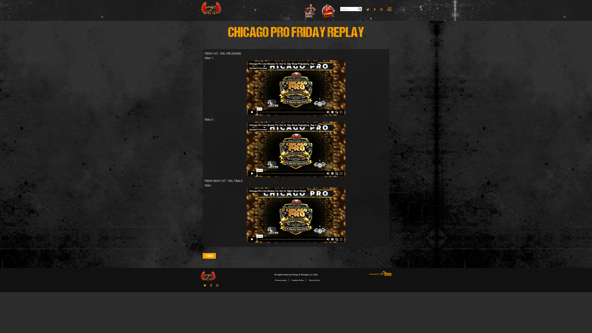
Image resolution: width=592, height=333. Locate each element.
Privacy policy (281, 280)
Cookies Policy (298, 280)
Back (210, 255)
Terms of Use (314, 280)
